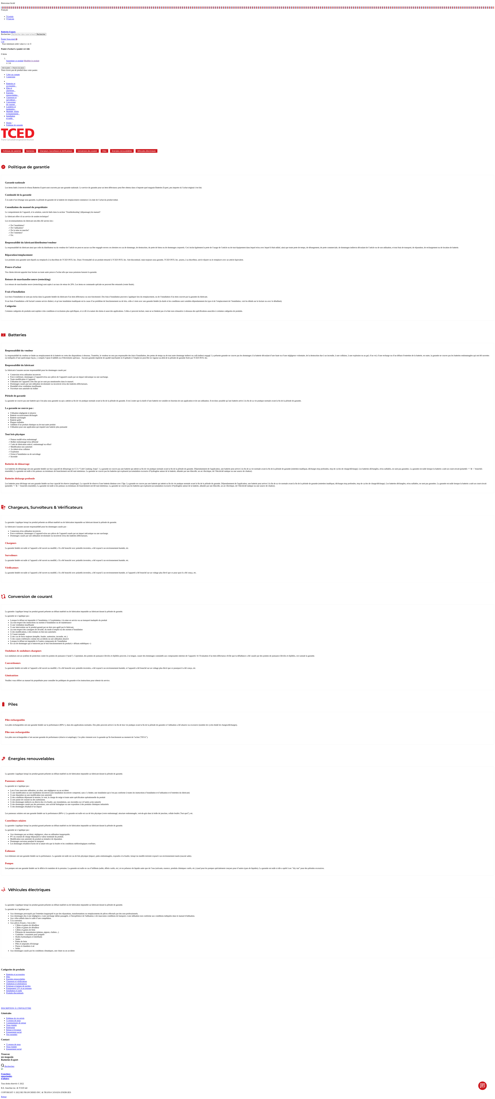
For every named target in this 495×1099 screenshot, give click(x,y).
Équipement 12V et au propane (19, 988)
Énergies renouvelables (122, 151)
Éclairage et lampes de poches (18, 986)
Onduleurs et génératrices (16, 984)
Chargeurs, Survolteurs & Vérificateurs (56, 151)
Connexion (10, 77)
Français (10, 19)
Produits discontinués (14, 993)
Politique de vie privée (15, 1018)
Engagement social (14, 1032)
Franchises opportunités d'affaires (6, 1076)
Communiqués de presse (16, 1023)
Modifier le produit (31, 61)
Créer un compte (13, 74)
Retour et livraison (13, 1030)
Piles (104, 151)
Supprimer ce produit (14, 61)
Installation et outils (14, 991)
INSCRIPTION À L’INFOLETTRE (16, 1008)
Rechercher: (6, 34)
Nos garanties (11, 1034)
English (10, 16)
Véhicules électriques (146, 151)
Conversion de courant (87, 151)
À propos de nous (13, 1020)
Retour (4, 1097)
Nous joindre (11, 1025)
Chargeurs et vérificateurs (16, 981)
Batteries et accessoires (15, 974)
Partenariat (10, 1027)
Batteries (30, 151)
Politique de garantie (12, 151)
